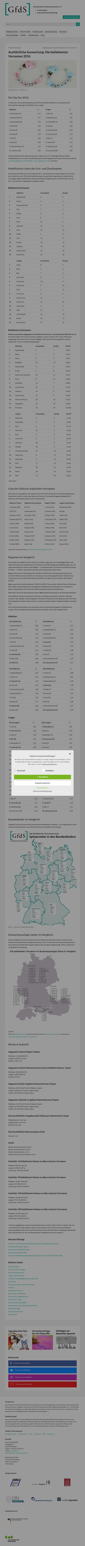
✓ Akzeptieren (42, 777)
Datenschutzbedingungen (42, 791)
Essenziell (21, 771)
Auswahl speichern (42, 783)
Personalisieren (42, 788)
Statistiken (50, 771)
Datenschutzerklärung (49, 764)
